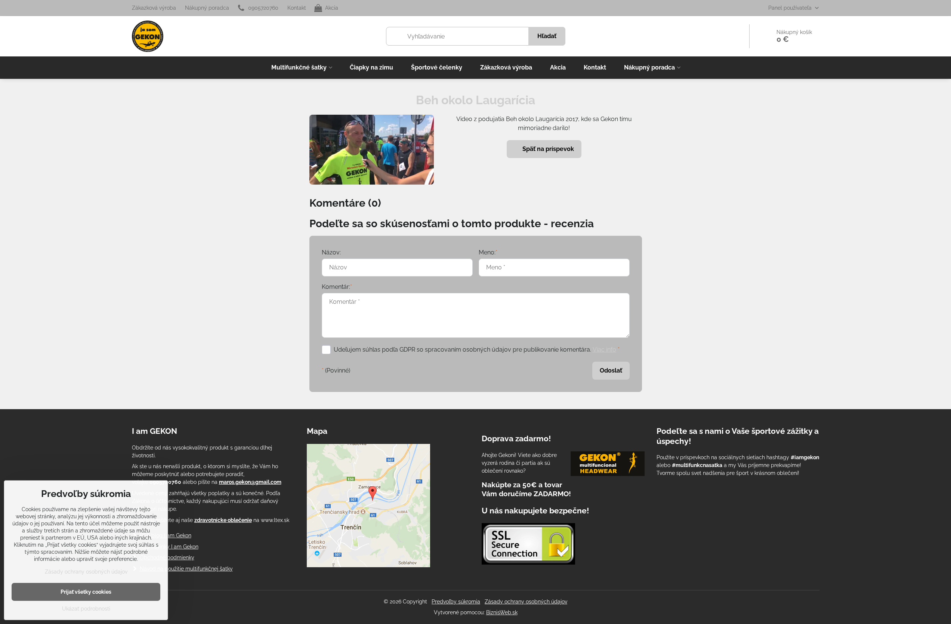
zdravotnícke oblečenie (223, 520)
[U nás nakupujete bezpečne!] (528, 545)
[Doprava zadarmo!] (608, 464)
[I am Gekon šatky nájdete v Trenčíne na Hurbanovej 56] (368, 565)
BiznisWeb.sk (502, 612)
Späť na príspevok (547, 148)
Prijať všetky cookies (86, 592)
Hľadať (546, 36)
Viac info (604, 349)
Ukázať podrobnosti (86, 609)
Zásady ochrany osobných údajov (526, 602)
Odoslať (611, 370)
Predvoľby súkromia (456, 602)
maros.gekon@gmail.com (250, 482)
